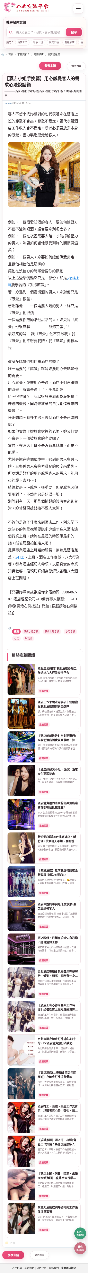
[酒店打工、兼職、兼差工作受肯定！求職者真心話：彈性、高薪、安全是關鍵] (21, 1117)
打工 (21, 557)
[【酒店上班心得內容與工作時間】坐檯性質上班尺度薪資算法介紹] (21, 1016)
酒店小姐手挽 (31, 631)
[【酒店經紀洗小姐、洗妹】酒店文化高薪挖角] (21, 781)
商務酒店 (39, 54)
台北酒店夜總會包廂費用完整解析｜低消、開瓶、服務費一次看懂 (58, 975)
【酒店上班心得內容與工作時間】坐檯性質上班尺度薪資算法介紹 (58, 1009)
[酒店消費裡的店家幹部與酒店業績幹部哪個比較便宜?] (21, 814)
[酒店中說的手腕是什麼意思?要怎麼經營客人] (21, 915)
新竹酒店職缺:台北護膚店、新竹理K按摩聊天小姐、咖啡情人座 (57, 841)
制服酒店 (69, 42)
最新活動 (29, 1268)
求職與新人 (23, 54)
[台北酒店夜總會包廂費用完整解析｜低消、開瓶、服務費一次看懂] (21, 983)
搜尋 (74, 32)
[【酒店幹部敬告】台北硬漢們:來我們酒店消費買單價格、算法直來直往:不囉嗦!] (21, 747)
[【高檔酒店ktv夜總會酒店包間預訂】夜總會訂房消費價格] (21, 1084)
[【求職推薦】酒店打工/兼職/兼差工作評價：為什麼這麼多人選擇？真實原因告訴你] (21, 1151)
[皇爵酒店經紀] (35, 7)
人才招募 (17, 1268)
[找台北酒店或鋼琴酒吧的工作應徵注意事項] (21, 1218)
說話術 (28, 638)
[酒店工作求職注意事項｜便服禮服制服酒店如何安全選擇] (21, 713)
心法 (16, 638)
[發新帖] (50, 66)
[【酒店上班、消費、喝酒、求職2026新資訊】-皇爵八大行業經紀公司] (21, 1185)
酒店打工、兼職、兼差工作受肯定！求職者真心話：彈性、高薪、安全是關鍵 (58, 1110)
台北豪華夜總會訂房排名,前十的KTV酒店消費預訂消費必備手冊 (57, 1043)
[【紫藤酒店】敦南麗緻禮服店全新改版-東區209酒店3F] (21, 882)
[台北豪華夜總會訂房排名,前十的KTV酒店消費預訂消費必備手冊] (21, 1050)
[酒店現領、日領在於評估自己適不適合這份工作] (21, 949)
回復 (12, 1243)
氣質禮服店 (54, 54)
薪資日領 (54, 42)
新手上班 (38, 42)
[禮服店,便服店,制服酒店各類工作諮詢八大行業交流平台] (21, 679)
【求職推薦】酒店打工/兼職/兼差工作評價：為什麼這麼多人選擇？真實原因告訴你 (58, 1144)
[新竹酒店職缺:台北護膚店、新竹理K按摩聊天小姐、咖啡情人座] (21, 848)
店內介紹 (41, 1268)
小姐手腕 (70, 631)
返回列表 (76, 66)
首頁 (10, 54)
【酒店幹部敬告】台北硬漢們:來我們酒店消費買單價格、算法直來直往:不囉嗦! (58, 740)
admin (8, 103)
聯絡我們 (54, 1268)
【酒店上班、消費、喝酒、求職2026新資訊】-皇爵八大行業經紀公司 (58, 1178)
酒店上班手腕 (52, 631)
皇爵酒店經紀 (2, 55)
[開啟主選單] (78, 8)
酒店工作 (22, 42)
